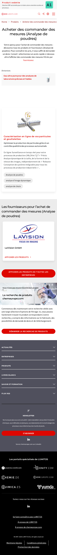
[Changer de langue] (48, 14)
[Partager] (43, 14)
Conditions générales (36, 543)
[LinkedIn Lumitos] (28, 506)
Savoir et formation (12, 384)
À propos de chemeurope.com (28, 527)
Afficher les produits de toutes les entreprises (28, 273)
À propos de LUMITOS (27, 522)
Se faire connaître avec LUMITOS (27, 516)
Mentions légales (14, 543)
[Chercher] (39, 14)
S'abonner (28, 433)
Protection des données (28, 547)
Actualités (7, 347)
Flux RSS (6, 393)
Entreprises (8, 357)
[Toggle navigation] (53, 14)
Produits (6, 366)
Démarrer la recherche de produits (28, 331)
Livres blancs (9, 375)
